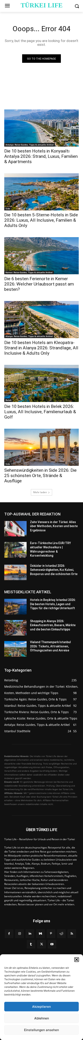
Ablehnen (41, 1018)
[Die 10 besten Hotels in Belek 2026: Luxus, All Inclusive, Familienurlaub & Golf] (41, 383)
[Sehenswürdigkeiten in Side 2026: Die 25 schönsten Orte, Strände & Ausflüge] (41, 447)
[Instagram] (19, 933)
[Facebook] (9, 933)
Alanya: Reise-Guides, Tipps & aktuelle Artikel (29, 336)
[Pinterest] (51, 933)
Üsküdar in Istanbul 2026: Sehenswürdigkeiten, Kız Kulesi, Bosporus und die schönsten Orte (53, 570)
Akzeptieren (41, 1007)
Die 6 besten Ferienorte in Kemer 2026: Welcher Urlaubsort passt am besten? (39, 284)
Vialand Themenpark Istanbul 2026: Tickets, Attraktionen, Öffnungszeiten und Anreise (50, 646)
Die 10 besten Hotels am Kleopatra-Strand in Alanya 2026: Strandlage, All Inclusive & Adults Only (41, 348)
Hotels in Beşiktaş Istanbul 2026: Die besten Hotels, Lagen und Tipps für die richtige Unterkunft (53, 604)
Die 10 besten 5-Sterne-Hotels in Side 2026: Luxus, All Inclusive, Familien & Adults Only (41, 220)
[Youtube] (52, 944)
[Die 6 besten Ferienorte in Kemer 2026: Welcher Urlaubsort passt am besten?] (41, 255)
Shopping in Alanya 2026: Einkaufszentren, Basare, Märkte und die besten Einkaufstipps (53, 625)
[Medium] (40, 933)
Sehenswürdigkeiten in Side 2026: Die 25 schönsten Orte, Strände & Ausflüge (40, 475)
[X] (41, 944)
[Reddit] (61, 933)
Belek (8, 400)
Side (8, 208)
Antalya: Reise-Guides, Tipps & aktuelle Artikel (30, 144)
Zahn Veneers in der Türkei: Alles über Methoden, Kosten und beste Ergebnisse (54, 526)
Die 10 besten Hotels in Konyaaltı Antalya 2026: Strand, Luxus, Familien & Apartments (41, 156)
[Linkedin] (30, 933)
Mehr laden (40, 492)
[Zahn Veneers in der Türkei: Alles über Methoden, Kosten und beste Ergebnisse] (15, 529)
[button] (76, 959)
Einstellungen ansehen (41, 1030)
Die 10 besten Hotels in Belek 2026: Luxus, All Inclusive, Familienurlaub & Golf (40, 412)
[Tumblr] (31, 944)
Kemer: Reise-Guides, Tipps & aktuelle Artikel (29, 272)
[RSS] (72, 933)
